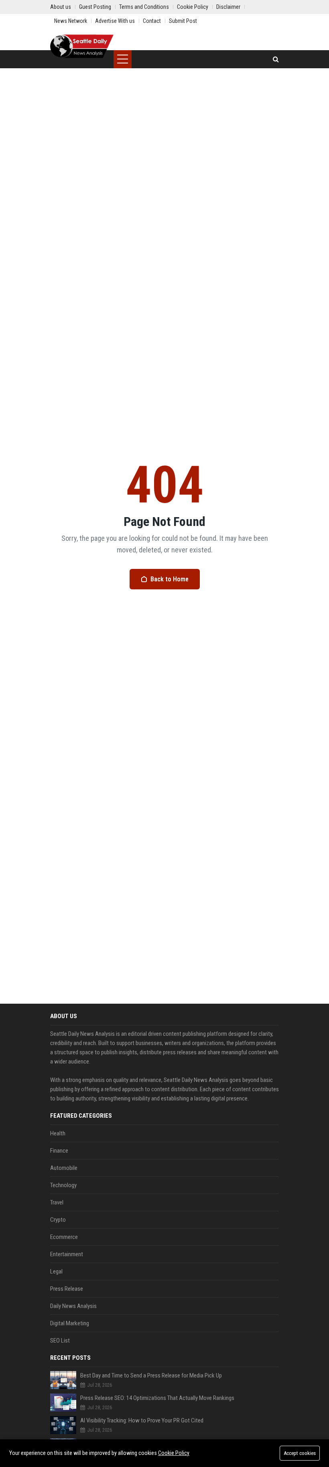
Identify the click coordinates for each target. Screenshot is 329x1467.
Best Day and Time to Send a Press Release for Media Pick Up (151, 1375)
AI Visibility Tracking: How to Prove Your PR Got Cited (141, 1420)
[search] (276, 59)
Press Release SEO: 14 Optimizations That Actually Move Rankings (157, 1398)
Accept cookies (300, 1453)
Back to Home (169, 579)
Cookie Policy (173, 1453)
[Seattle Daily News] (82, 46)
